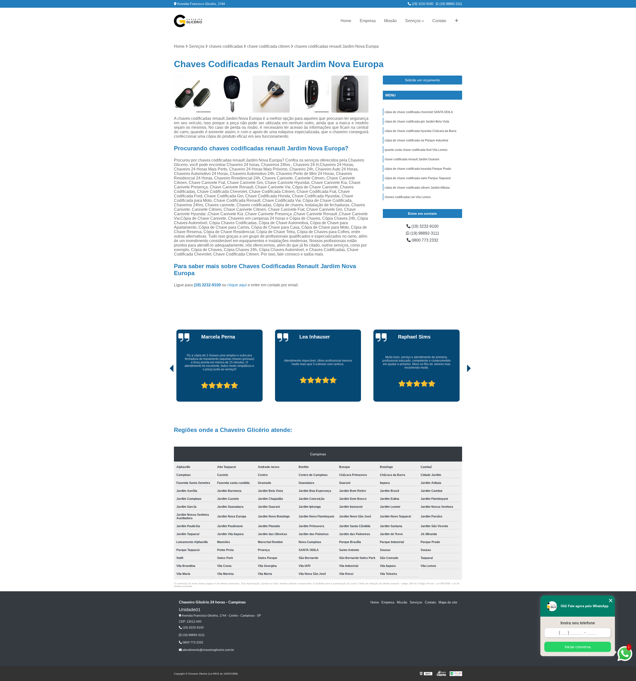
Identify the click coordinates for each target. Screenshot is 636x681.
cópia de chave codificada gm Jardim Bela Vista (417, 121)
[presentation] (165, 387)
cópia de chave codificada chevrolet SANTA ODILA (419, 112)
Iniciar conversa (578, 647)
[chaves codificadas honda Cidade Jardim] (349, 94)
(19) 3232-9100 (422, 4)
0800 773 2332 (424, 240)
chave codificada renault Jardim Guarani (412, 159)
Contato (439, 21)
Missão (390, 21)
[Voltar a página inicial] (188, 21)
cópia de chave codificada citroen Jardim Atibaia (417, 187)
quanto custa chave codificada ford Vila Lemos (416, 150)
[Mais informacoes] (456, 21)
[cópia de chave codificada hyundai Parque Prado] (310, 94)
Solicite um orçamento (422, 80)
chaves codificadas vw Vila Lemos (408, 197)
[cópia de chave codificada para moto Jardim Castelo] (271, 94)
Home (346, 21)
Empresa (368, 21)
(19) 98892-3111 (450, 4)
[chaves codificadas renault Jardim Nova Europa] (231, 94)
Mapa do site (447, 602)
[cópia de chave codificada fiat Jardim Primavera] (192, 94)
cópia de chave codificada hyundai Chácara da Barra (420, 131)
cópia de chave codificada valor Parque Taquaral (418, 178)
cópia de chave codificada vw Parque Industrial (416, 140)
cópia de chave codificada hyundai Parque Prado (418, 168)
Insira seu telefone (577, 623)
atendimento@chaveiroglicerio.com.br (208, 650)
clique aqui (237, 285)
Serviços (413, 21)
